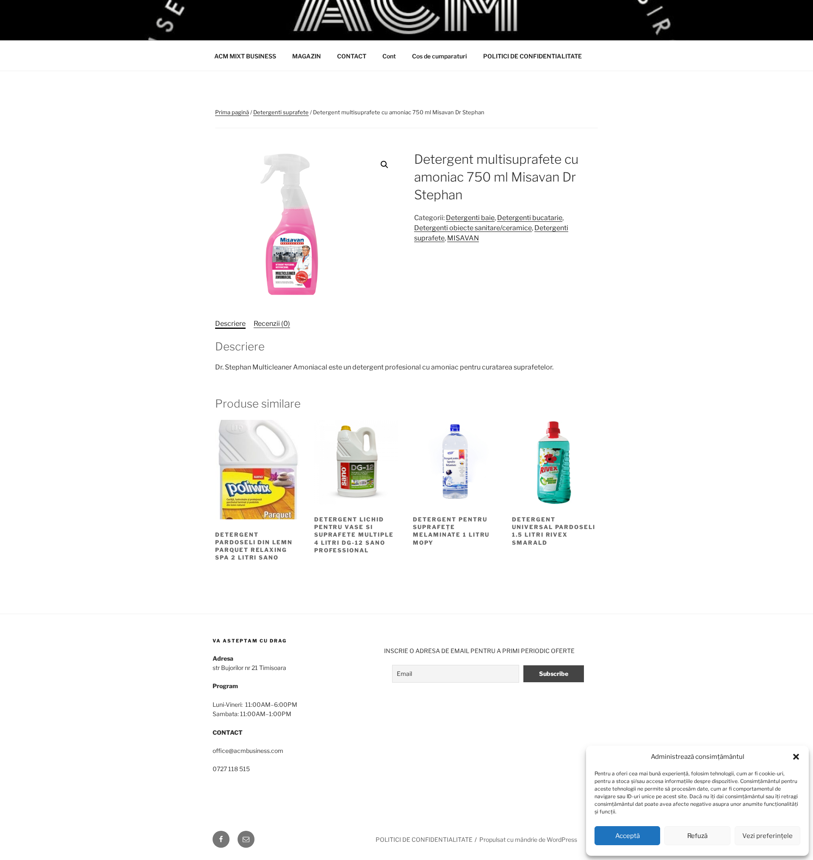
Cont (389, 56)
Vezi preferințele (767, 836)
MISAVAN (463, 238)
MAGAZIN (306, 56)
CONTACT (351, 56)
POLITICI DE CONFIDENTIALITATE (532, 56)
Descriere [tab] (230, 324)
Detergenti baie (470, 218)
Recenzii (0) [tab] (272, 324)
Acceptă (627, 836)
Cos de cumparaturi (439, 56)
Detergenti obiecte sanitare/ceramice (473, 228)
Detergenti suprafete (281, 112)
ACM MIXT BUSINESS (245, 56)
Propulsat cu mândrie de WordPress (528, 839)
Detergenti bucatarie (529, 218)
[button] (796, 756)
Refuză (697, 836)
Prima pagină (232, 112)
